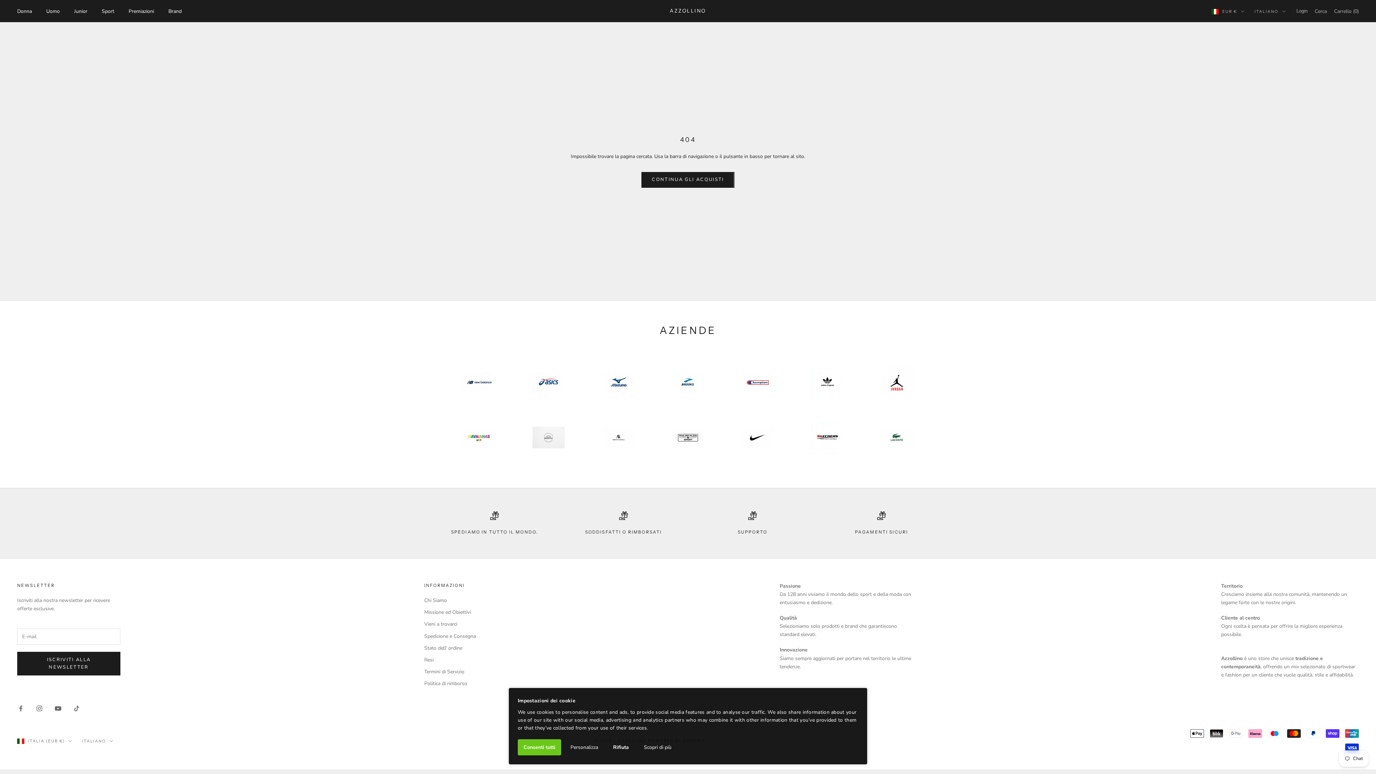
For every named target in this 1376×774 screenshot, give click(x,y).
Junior (80, 11)
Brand (175, 11)
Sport (108, 11)
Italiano (1267, 11)
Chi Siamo (435, 600)
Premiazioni (141, 11)
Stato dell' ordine (443, 648)
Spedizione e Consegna (450, 636)
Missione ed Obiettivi (447, 612)
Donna (24, 11)
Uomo (53, 11)
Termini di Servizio (444, 671)
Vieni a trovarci (440, 624)
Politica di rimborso (445, 683)
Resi (429, 659)
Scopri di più (658, 747)
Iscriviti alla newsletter (69, 663)
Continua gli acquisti (688, 179)
